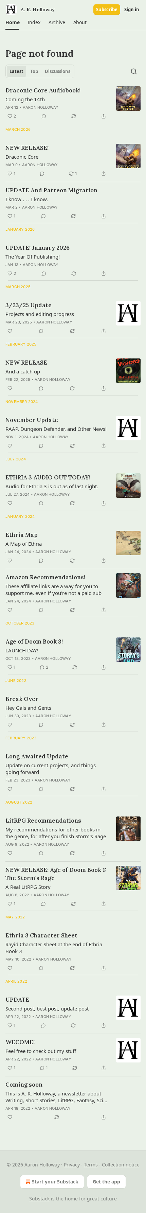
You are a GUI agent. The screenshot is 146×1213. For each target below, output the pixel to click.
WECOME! (20, 1042)
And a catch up (22, 371)
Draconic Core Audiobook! (42, 90)
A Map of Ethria (23, 543)
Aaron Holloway (41, 107)
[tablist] (39, 71)
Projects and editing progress (39, 314)
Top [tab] (34, 71)
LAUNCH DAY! (21, 650)
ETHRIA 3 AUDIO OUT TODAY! (47, 477)
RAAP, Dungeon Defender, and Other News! (56, 428)
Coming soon (23, 1084)
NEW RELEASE (26, 362)
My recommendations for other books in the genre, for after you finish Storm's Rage (55, 833)
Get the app (106, 1181)
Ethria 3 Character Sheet (41, 935)
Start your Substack (55, 1181)
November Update (31, 420)
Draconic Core (21, 156)
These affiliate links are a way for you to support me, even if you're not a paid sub (53, 589)
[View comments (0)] (43, 116)
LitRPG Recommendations (43, 820)
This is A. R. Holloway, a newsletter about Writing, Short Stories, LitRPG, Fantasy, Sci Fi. (54, 1097)
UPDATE (17, 999)
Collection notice (121, 1164)
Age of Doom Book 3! (34, 641)
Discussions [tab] (57, 71)
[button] (12, 22)
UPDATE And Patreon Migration (51, 190)
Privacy (72, 1164)
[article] (73, 103)
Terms (91, 1164)
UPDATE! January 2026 (37, 247)
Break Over (21, 699)
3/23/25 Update (28, 305)
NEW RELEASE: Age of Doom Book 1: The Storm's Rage (55, 874)
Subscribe (106, 9)
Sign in (131, 9)
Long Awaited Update (36, 756)
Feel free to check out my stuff (40, 1051)
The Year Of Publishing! (32, 256)
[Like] (9, 331)
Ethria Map (21, 535)
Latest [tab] (16, 71)
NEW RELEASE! (27, 148)
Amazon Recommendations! (45, 577)
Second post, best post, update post (47, 1008)
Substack (39, 1198)
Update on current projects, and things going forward (50, 768)
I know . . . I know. (26, 199)
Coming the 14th (25, 99)
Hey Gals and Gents (28, 707)
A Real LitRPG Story (28, 886)
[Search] (134, 71)
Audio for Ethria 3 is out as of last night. (51, 486)
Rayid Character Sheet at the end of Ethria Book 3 (53, 947)
